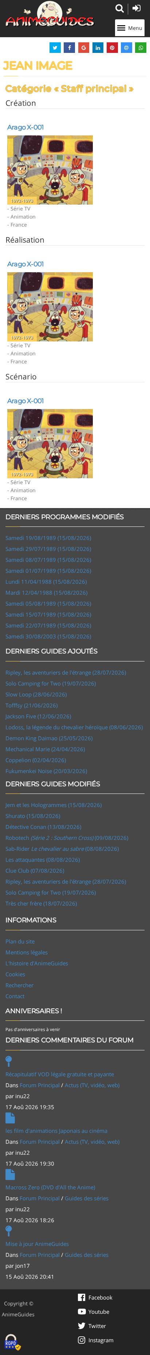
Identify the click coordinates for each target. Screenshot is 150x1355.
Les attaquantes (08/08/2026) (42, 859)
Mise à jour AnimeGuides (37, 1243)
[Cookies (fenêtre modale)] (12, 1342)
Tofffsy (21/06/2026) (31, 705)
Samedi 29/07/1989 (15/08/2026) (48, 548)
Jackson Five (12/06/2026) (38, 716)
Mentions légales (26, 952)
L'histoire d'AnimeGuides (36, 963)
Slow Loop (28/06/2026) (36, 694)
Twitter (97, 1325)
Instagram (101, 1340)
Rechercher (19, 985)
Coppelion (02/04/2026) (35, 760)
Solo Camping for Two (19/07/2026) (50, 683)
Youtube (98, 1311)
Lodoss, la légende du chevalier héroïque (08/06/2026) (74, 727)
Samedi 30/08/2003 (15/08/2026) (48, 636)
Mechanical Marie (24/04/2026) (45, 749)
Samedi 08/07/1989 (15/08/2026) (48, 559)
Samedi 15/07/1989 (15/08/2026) (48, 614)
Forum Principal (40, 1085)
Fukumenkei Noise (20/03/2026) (46, 771)
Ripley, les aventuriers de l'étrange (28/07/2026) (65, 672)
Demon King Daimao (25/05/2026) (48, 738)
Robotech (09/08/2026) (66, 837)
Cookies (15, 974)
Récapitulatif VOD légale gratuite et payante (59, 1074)
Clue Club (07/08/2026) (34, 870)
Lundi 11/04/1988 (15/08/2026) (46, 581)
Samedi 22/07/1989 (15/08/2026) (48, 625)
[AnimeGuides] (50, 14)
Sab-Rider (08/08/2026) (62, 848)
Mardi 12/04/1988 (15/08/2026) (46, 592)
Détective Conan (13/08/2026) (43, 826)
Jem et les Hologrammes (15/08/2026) (53, 804)
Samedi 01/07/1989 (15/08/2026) (48, 570)
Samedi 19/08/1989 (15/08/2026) (48, 537)
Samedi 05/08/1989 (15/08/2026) (48, 603)
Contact (14, 996)
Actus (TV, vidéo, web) (92, 1085)
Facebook (100, 1297)
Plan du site (20, 941)
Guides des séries (86, 1198)
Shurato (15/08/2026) (32, 815)
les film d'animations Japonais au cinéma (56, 1130)
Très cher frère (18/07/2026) (41, 903)
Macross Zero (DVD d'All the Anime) (50, 1187)
